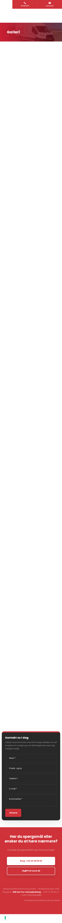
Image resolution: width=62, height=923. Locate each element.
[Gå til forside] (31, 16)
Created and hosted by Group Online (42, 900)
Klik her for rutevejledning (27, 892)
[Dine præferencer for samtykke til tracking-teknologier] (5, 918)
